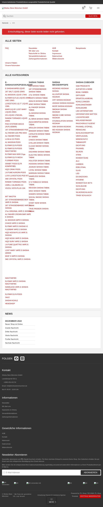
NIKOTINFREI (10, 278)
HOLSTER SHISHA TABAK (39, 161)
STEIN (78, 155)
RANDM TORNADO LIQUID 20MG (16, 119)
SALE (7, 297)
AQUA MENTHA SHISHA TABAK (38, 123)
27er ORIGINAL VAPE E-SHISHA (18, 211)
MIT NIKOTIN (10, 197)
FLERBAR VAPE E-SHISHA (16, 229)
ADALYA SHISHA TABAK (38, 101)
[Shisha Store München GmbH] (15, 8)
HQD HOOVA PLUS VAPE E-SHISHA (16, 234)
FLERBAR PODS (12, 160)
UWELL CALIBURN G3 (14, 185)
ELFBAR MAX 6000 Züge (15, 154)
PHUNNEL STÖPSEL (84, 127)
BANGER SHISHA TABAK (39, 131)
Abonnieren (90, 472)
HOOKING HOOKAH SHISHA (60, 89)
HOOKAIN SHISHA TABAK (39, 164)
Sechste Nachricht (12, 343)
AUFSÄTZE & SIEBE (84, 89)
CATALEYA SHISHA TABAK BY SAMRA (39, 135)
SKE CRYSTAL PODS (13, 179)
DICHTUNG (80, 145)
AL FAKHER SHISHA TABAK (37, 108)
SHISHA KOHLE (11, 300)
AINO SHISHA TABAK (37, 104)
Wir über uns (6, 406)
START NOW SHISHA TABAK (37, 204)
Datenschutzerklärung (36, 465)
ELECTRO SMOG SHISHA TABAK (39, 156)
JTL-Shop (83, 493)
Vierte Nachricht (11, 335)
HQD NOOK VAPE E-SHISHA (16, 238)
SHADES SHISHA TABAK (39, 194)
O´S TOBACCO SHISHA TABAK (38, 183)
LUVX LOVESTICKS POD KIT (17, 176)
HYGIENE (80, 180)
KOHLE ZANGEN (83, 102)
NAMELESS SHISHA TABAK (37, 177)
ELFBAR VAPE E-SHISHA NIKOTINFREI (15, 282)
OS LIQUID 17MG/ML (13, 115)
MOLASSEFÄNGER (84, 120)
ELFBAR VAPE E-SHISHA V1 (16, 226)
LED (77, 174)
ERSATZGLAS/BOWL (84, 98)
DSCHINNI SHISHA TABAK (39, 152)
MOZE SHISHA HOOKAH (62, 106)
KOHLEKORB (81, 108)
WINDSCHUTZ (82, 139)
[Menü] (98, 8)
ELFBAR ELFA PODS (13, 145)
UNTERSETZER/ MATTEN (86, 114)
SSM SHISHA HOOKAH (61, 127)
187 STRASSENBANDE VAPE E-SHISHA (18, 206)
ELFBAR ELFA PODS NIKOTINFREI (13, 149)
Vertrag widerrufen (90, 496)
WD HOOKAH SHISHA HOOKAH (61, 131)
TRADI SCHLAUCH (83, 195)
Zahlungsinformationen (10, 417)
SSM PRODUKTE (83, 86)
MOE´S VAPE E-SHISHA (14, 256)
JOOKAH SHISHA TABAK (39, 167)
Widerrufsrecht (7, 447)
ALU (77, 161)
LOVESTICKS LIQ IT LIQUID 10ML (16, 105)
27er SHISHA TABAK (37, 95)
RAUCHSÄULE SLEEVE (85, 123)
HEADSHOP (10, 304)
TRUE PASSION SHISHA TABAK (38, 210)
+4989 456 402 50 (10, 382)
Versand (22, 496)
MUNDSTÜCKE (82, 158)
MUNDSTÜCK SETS (84, 183)
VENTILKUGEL (82, 136)
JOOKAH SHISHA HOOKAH (63, 103)
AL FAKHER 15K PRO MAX (16, 133)
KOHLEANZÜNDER (83, 105)
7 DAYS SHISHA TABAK (38, 98)
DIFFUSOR (80, 95)
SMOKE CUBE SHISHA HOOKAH (61, 116)
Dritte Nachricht (11, 332)
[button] (99, 353)
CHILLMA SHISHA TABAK (39, 143)
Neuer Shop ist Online (14, 324)
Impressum (6, 440)
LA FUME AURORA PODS (15, 173)
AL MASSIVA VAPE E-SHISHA (17, 220)
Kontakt (4, 437)
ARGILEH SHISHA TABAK (39, 128)
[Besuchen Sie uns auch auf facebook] (16, 359)
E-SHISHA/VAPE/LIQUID (15, 88)
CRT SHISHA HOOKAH (61, 100)
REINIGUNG (81, 130)
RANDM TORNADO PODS (15, 182)
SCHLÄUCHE (81, 186)
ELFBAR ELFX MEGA (13, 157)
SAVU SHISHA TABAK (37, 191)
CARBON (79, 164)
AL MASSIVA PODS (12, 142)
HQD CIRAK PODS (12, 169)
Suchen (93, 16)
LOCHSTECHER (82, 117)
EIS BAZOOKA (82, 177)
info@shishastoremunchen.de (17, 386)
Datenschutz (6, 444)
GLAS (78, 170)
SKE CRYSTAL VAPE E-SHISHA (17, 259)
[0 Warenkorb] (90, 8)
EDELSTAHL (81, 167)
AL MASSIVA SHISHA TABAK (37, 114)
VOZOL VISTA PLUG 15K (15, 188)
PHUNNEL (80, 148)
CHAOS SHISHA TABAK (38, 140)
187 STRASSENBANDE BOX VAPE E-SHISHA (16, 201)
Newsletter (5, 403)
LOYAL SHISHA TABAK (38, 170)
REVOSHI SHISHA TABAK (39, 188)
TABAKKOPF (81, 142)
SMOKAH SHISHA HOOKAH (59, 110)
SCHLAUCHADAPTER (85, 133)
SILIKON (79, 152)
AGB (3, 433)
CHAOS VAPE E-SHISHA (15, 223)
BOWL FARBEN (82, 92)
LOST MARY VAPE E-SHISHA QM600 (17, 251)
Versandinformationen (9, 413)
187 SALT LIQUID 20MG (15, 92)
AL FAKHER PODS (12, 136)
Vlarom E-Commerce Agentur (56, 495)
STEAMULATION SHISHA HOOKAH (62, 122)
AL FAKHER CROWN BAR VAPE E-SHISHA (18, 215)
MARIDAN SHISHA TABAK (39, 173)
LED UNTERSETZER (84, 111)
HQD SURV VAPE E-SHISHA (16, 241)
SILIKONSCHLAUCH (84, 192)
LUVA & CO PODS (12, 139)
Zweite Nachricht (11, 328)
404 (13, 23)
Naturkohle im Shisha (9, 410)
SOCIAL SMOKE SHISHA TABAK (39, 198)
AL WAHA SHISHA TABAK (39, 119)
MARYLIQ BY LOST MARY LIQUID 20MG (16, 110)
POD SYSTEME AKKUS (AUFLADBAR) (14, 125)
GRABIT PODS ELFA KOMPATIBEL (13, 165)
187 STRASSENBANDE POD (16, 130)
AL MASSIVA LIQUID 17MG (16, 95)
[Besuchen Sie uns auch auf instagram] (22, 359)
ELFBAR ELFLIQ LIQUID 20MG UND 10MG (17, 99)
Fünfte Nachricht (11, 339)
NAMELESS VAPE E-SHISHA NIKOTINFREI (16, 288)
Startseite (5, 23)
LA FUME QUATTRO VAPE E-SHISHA (17, 246)
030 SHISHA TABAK (37, 86)
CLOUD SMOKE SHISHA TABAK (38, 147)
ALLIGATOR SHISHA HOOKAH (60, 95)
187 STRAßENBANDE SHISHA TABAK (37, 90)
